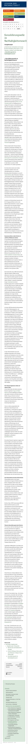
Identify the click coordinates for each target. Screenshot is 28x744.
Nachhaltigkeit (7, 139)
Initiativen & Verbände (11, 704)
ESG (13, 129)
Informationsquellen (11, 702)
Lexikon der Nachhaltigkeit (12, 4)
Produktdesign (9, 617)
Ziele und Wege (7, 10)
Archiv (18, 28)
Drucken (9, 674)
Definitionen (17, 10)
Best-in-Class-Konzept (12, 718)
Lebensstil (6, 19)
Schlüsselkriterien (8, 175)
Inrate (11, 358)
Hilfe (15, 742)
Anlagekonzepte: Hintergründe (13, 646)
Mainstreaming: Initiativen (13, 730)
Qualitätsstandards (8, 436)
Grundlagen (9, 697)
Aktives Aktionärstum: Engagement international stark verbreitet (14, 710)
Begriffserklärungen (11, 690)
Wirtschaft (6, 16)
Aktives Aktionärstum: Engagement (14, 708)
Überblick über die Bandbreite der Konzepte (14, 47)
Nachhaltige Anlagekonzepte (11, 644)
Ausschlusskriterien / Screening (14, 716)
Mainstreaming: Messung (12, 731)
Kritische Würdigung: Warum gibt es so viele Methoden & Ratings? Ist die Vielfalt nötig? (15, 652)
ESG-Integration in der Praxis (13, 720)
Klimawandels (7, 622)
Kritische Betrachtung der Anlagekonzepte (13, 725)
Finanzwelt (6, 142)
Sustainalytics (10, 282)
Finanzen (7, 688)
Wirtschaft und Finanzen (10, 684)
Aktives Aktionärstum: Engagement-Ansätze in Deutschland (14, 713)
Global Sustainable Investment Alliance (12, 254)
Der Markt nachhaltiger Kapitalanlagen (12, 695)
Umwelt (16, 13)
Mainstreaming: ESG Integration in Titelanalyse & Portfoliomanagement (15, 728)
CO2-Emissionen (12, 610)
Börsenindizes (9, 692)
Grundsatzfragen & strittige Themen (13, 700)
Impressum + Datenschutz (8, 742)
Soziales (17, 16)
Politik (5, 13)
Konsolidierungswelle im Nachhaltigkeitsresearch (12, 722)
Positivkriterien (11, 735)
